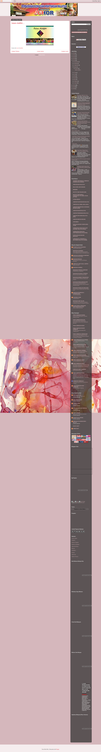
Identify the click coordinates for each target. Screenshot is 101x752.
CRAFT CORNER (76, 413)
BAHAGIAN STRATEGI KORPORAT (80, 270)
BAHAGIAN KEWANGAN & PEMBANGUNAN (78, 293)
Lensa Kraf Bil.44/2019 (77, 248)
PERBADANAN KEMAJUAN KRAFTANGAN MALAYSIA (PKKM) (80, 232)
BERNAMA (75, 189)
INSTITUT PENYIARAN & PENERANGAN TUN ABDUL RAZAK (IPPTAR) (80, 195)
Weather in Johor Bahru (79, 509)
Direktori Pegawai (75, 542)
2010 (74, 86)
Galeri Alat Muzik (75, 546)
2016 (74, 53)
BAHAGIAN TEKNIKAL (77, 267)
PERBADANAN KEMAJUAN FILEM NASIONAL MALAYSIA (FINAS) (80, 229)
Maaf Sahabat (75, 409)
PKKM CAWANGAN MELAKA (79, 319)
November (76, 61)
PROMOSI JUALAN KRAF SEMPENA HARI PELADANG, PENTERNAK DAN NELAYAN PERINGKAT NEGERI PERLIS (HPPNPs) (81, 365)
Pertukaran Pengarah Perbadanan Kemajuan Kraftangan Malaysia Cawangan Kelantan (81, 346)
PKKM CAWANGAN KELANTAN (79, 344)
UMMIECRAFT (76, 428)
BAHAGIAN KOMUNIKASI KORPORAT (81, 255)
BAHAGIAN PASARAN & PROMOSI (80, 273)
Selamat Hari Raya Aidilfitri (78, 256)
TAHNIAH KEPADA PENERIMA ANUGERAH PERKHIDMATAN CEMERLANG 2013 (83, 104)
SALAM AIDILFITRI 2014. (77, 370)
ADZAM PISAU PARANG (78, 417)
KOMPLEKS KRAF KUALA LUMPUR (80, 263)
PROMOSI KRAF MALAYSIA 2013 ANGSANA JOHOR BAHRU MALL (83, 167)
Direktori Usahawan (75, 544)
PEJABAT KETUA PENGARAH (79, 247)
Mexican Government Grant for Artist (79, 274)
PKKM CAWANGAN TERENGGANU (80, 334)
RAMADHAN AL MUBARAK (78, 271)
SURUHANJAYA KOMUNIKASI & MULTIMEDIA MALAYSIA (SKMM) (80, 239)
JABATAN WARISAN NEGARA (79, 219)
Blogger (57, 749)
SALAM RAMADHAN (77, 294)
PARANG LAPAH (76, 403)
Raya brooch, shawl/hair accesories (79, 414)
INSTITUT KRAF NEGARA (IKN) (79, 192)
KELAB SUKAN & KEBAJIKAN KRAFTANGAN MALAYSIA (79, 306)
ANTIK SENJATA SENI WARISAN (80, 408)
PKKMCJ (73, 540)
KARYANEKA (76, 221)
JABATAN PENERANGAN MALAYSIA (80, 213)
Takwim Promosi (75, 556)
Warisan (73, 548)
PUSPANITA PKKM (77, 297)
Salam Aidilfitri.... (18, 23)
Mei (75, 76)
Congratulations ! (76, 298)
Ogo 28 (76, 68)
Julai (75, 72)
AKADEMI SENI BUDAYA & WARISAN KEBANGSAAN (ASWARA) (81, 181)
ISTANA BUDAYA (76, 199)
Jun (75, 74)
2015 (74, 54)
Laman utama (40, 51)
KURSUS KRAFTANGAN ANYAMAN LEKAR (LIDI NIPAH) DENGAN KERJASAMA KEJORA (83, 123)
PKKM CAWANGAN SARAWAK (79, 350)
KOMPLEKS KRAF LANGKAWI (79, 369)
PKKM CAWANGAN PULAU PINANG (80, 339)
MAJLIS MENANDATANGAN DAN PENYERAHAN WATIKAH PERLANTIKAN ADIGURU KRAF (81, 284)
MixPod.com (81, 502)
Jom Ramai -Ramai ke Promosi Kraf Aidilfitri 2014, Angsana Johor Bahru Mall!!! (81, 137)
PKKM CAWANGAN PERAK (78, 372)
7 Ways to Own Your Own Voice (79, 396)
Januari (75, 83)
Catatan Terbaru (15, 51)
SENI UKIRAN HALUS (77, 399)
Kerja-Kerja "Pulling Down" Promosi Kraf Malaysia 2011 (82, 151)
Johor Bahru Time (82, 39)
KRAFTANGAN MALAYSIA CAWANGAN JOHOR (79, 32)
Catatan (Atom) (42, 54)
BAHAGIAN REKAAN (77, 259)
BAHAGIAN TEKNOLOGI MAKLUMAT (81, 287)
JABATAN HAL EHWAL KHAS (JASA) (80, 204)
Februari (76, 81)
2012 (74, 60)
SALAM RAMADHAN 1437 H (78, 361)
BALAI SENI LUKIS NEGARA (79, 187)
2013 (74, 58)
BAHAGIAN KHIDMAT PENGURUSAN (80, 277)
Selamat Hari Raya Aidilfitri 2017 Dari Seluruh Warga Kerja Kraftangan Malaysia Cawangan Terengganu (81, 336)
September (76, 65)
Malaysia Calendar (81, 47)
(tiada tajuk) (74, 143)
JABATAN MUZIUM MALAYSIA (79, 210)
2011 (74, 85)
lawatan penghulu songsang (78, 388)
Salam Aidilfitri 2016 (75, 130)
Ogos (75, 66)
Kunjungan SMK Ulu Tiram (82, 95)
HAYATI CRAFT (76, 426)
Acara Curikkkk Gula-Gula (78, 307)
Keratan (73, 552)
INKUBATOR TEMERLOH (78, 381)
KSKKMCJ (74, 550)
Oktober (76, 63)
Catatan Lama (64, 51)
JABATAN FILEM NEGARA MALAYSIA (81, 201)
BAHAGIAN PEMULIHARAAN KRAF (80, 282)
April (75, 77)
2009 (74, 88)
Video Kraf (74, 554)
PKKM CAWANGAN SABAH (78, 359)
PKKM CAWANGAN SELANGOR (79, 355)
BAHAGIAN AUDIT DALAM (78, 300)
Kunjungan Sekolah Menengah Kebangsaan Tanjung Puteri (83, 113)
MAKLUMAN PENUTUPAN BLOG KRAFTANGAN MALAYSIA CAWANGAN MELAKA (80, 322)
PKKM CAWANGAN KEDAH (78, 325)
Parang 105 (75, 404)
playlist (76, 502)
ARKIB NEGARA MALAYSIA (79, 184)
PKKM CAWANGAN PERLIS (79, 363)
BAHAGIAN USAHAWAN (78, 250)
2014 (74, 56)
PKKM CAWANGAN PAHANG (79, 315)
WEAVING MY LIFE (77, 395)
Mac (75, 79)
